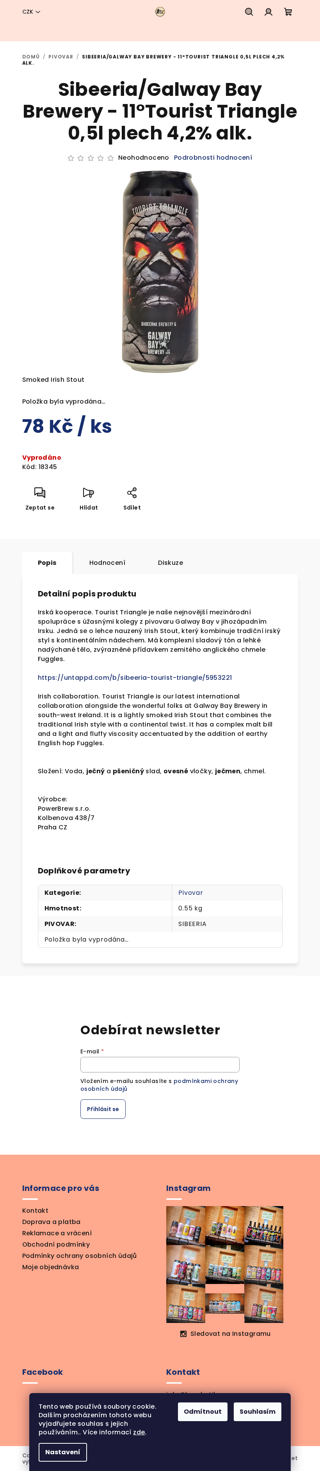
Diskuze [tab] (170, 562)
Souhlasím (258, 1411)
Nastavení (62, 1452)
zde (139, 1432)
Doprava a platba (51, 1221)
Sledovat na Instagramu (230, 1333)
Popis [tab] (47, 562)
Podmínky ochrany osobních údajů (79, 1255)
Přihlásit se (103, 1109)
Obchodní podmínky (56, 1244)
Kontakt (35, 1210)
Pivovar (190, 892)
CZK (27, 12)
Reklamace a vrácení (57, 1233)
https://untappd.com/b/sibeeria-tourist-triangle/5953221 (135, 677)
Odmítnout (203, 1411)
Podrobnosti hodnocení (213, 157)
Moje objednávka (50, 1267)
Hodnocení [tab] (107, 562)
